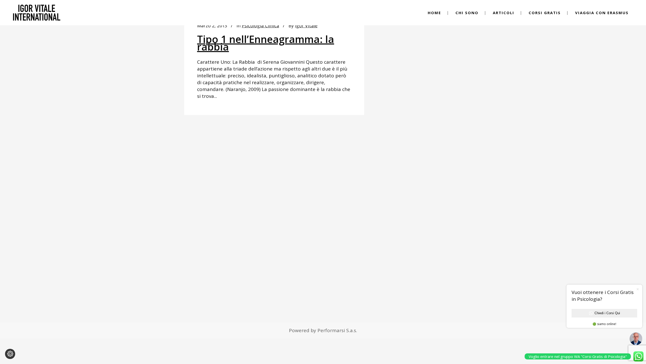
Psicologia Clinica (260, 25)
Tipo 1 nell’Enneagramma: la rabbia (265, 43)
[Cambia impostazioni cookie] (10, 354)
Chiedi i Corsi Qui (607, 313)
